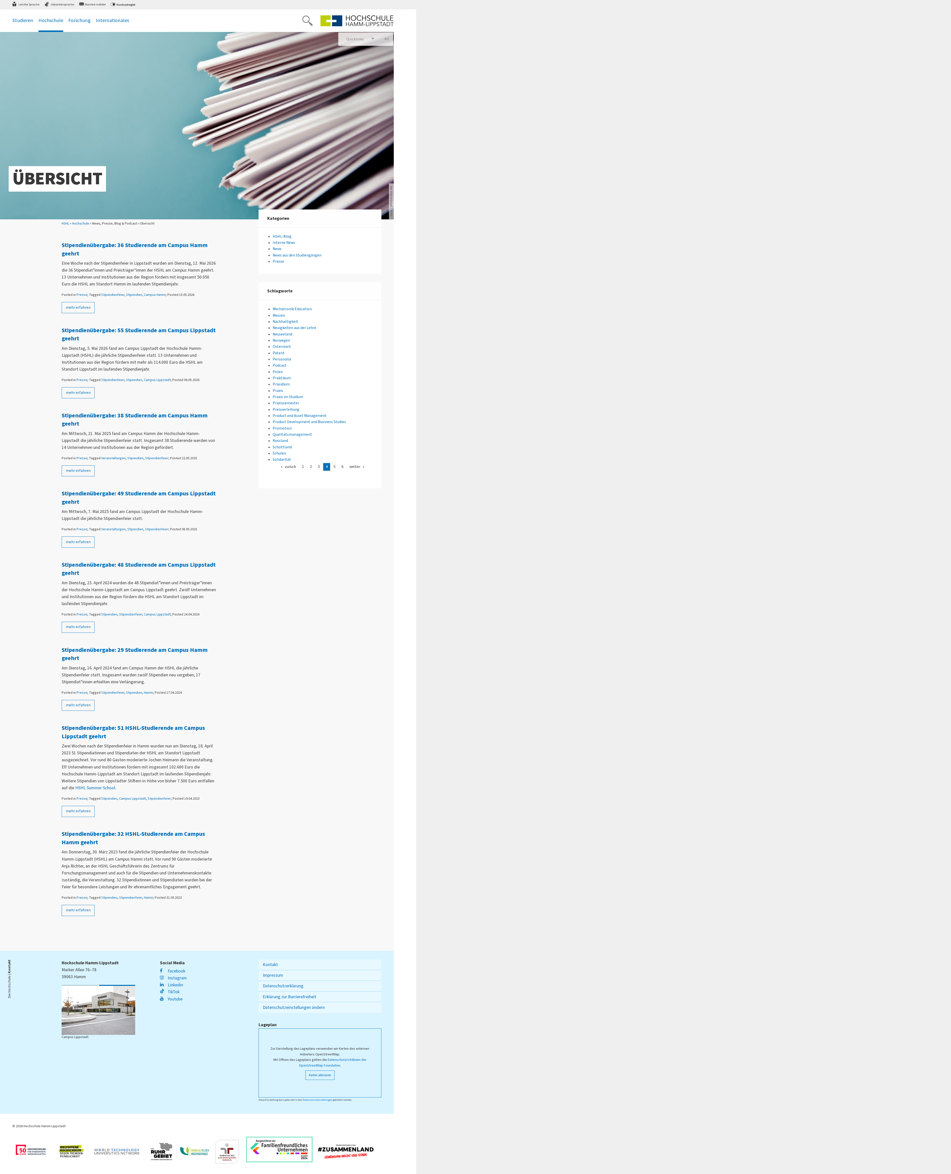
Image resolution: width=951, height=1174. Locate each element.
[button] (118, 991)
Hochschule (80, 223)
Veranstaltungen (113, 458)
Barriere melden (95, 4)
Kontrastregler (126, 4)
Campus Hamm (155, 294)
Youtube (174, 999)
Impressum (273, 975)
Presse (82, 294)
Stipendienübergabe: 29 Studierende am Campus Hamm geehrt (135, 654)
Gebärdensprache (62, 4)
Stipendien (134, 294)
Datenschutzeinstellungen (317, 1100)
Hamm (148, 692)
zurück (290, 466)
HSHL (65, 223)
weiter (354, 466)
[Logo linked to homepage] (357, 20)
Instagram (176, 978)
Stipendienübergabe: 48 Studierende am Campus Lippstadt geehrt (139, 569)
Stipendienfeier (112, 294)
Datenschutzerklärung (283, 986)
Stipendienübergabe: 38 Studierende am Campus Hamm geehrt (135, 419)
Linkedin (175, 985)
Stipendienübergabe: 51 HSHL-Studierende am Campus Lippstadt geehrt (133, 732)
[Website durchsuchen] (307, 20)
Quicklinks (355, 39)
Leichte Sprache (29, 4)
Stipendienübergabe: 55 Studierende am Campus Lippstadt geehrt (139, 334)
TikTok (173, 992)
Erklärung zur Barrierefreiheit (289, 997)
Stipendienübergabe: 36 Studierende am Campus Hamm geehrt (135, 249)
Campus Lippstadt (157, 380)
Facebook (176, 971)
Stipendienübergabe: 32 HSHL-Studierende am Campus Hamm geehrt (133, 838)
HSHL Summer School (95, 788)
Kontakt (270, 965)
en (388, 39)
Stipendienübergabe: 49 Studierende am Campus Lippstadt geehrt (139, 497)
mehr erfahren (78, 307)
